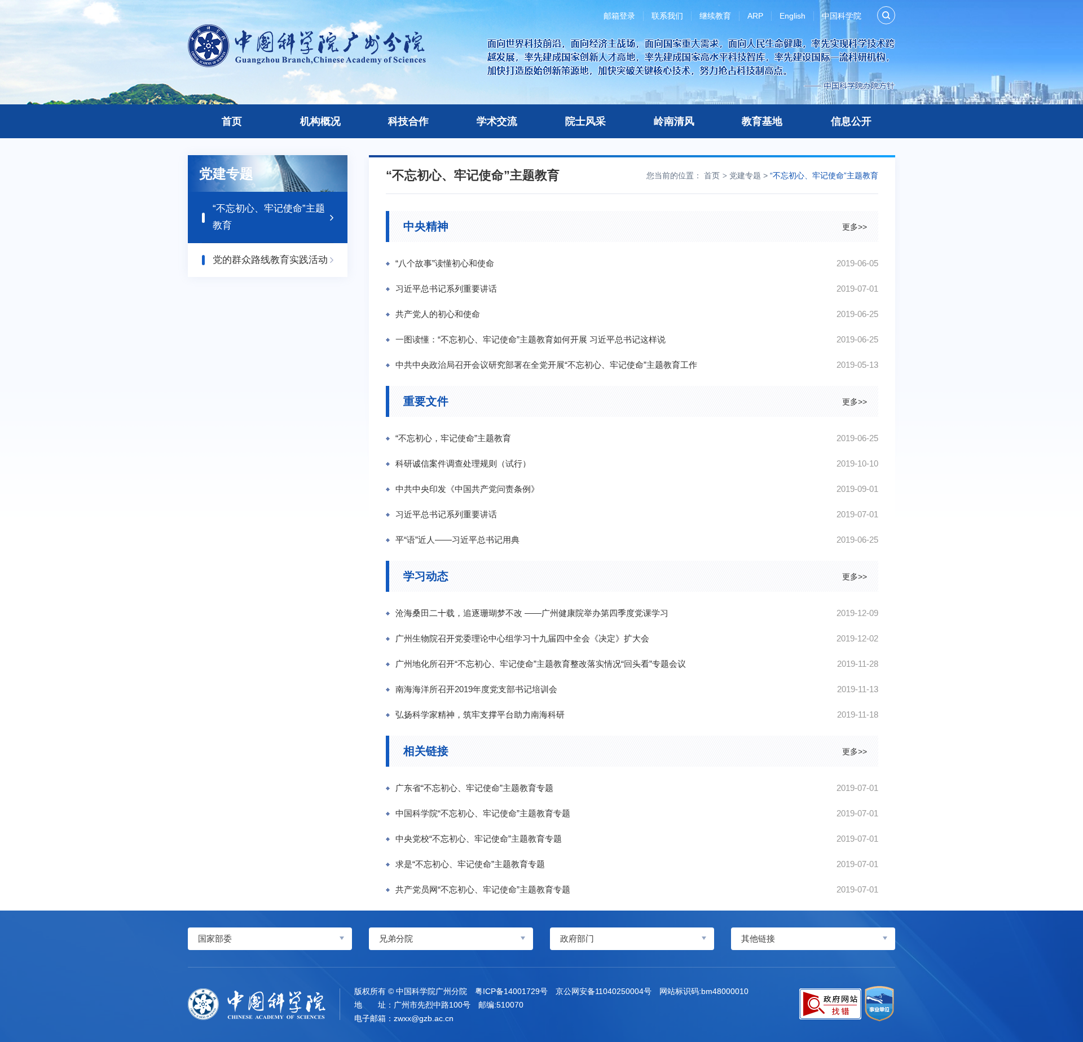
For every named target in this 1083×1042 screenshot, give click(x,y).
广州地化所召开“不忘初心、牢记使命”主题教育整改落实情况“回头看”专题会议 (540, 664)
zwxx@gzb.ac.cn (424, 1018)
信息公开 (851, 121)
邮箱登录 (619, 15)
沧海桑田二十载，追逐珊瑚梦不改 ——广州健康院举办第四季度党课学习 (531, 613)
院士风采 (585, 121)
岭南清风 (674, 121)
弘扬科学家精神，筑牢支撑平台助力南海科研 (480, 714)
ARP (755, 15)
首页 (232, 121)
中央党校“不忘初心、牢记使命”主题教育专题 (478, 838)
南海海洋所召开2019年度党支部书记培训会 (476, 689)
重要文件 (425, 401)
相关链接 (425, 751)
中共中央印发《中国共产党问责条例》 (467, 489)
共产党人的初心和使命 (437, 314)
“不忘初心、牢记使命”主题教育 (824, 175)
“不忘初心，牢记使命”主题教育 (453, 438)
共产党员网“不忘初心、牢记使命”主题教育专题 (482, 889)
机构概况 (320, 121)
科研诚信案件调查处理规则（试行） (463, 463)
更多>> (854, 226)
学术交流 (497, 121)
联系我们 (667, 15)
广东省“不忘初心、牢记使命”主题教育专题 (474, 788)
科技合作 (408, 121)
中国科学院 (841, 15)
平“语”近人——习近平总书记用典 (457, 539)
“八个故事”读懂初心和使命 (444, 263)
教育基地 (762, 121)
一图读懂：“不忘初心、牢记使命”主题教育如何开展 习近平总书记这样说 (530, 339)
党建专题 (745, 175)
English (792, 15)
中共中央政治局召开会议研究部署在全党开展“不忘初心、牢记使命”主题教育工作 (546, 364)
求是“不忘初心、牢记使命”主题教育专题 (470, 864)
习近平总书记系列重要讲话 (446, 288)
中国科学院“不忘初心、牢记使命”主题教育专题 (482, 813)
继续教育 (715, 15)
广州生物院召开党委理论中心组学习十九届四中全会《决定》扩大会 (522, 638)
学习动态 (425, 576)
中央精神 (425, 226)
